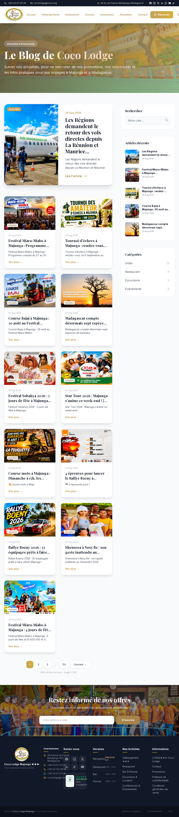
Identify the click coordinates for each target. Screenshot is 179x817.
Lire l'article (73, 176)
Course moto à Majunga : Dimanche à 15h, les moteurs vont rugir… (29, 478)
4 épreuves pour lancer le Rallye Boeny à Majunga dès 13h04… (85, 478)
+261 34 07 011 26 (56, 765)
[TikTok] (173, 3)
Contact (156, 766)
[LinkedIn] (66, 767)
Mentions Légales (131, 811)
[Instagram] (74, 759)
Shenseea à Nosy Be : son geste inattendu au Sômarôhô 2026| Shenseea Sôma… (85, 554)
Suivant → (80, 664)
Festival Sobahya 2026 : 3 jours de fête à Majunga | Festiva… (29, 400)
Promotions (158, 771)
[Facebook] (66, 759)
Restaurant (129, 766)
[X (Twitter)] (82, 759)
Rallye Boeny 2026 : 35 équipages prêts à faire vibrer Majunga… (27, 552)
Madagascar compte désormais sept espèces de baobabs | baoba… (85, 323)
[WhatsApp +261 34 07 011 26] (166, 3)
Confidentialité (154, 811)
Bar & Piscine (130, 771)
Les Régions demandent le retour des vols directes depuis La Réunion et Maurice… (83, 135)
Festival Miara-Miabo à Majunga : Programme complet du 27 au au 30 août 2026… (27, 248)
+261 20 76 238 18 (56, 769)
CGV (170, 811)
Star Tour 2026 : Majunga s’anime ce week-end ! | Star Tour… (86, 400)
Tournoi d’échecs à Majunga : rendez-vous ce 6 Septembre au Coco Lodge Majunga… (85, 248)
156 (64, 664)
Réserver (164, 14)
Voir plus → (15, 262)
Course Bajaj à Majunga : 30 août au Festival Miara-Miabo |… (28, 323)
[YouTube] (170, 3)
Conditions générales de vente (160, 789)
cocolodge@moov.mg (58, 777)
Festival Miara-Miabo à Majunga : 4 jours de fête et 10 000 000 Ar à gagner (29, 632)
